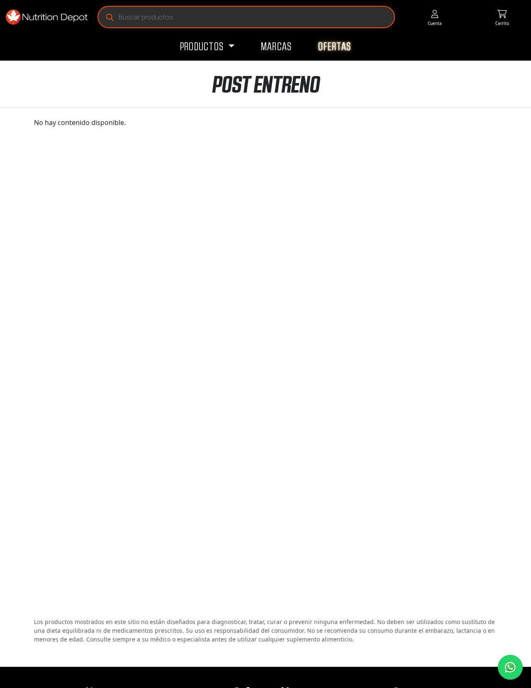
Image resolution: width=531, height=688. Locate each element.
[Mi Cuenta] (434, 17)
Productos (203, 47)
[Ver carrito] (502, 17)
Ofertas (334, 47)
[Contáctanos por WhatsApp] (510, 667)
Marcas (276, 47)
